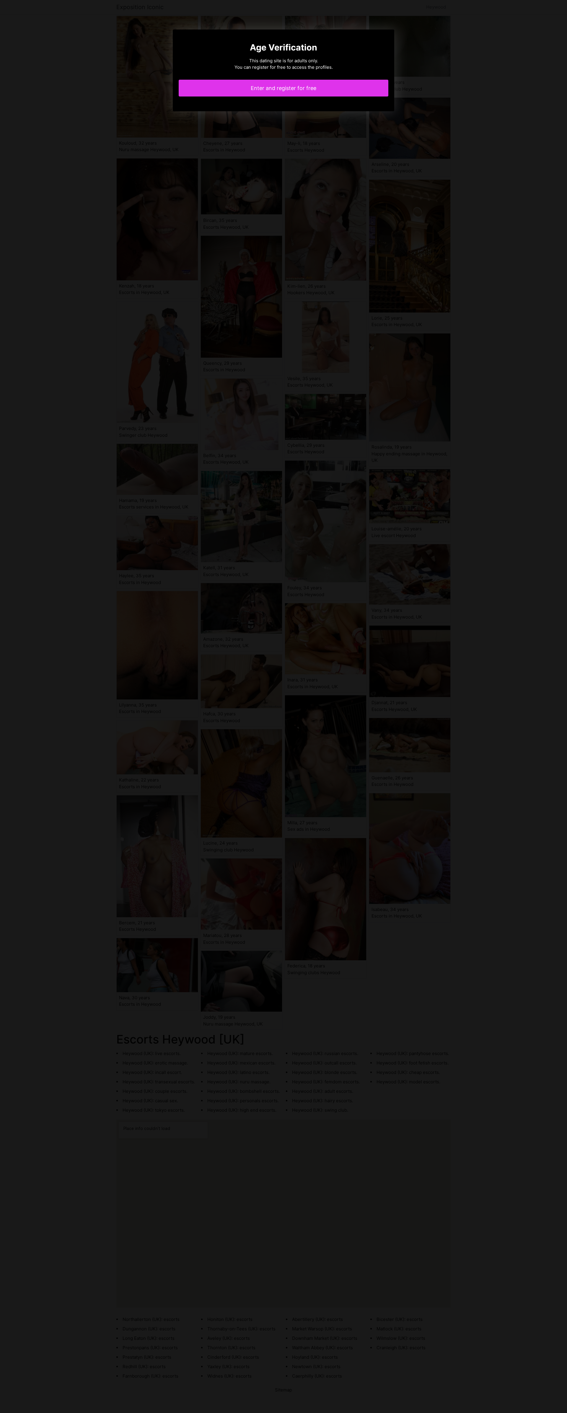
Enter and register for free (283, 88)
